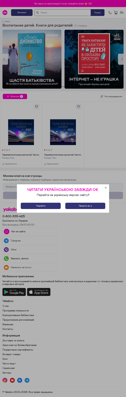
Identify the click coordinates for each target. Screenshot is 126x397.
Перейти (40, 206)
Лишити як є (85, 206)
